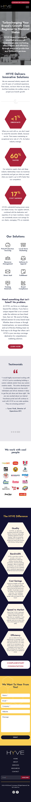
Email (4, 701)
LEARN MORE (16, 346)
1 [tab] (11, 431)
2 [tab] (13, 431)
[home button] (6, 7)
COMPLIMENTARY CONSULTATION (20, 2)
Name (5, 695)
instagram (13, 792)
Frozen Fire (16, 787)
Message (5, 717)
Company (6, 706)
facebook (17, 792)
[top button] (15, 752)
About (15, 762)
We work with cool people (15, 451)
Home (15, 759)
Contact (15, 771)
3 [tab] (15, 431)
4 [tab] (18, 431)
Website (5, 711)
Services (15, 765)
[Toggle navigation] (27, 6)
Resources (15, 768)
